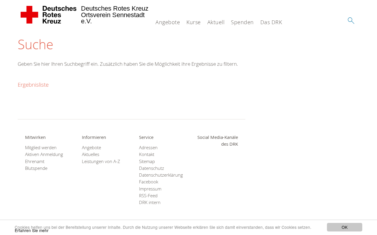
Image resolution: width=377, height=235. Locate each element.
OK (345, 227)
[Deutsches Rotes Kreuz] (49, 14)
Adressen (148, 147)
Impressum (150, 189)
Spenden (242, 22)
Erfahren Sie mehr (32, 230)
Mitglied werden (41, 147)
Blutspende (36, 168)
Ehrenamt (34, 161)
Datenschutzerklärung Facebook (160, 178)
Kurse (193, 22)
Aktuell (216, 22)
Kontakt (146, 154)
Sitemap (147, 161)
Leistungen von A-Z (101, 161)
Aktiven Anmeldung (44, 154)
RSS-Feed (148, 195)
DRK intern (150, 202)
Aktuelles (90, 154)
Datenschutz (151, 168)
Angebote (168, 22)
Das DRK (271, 22)
